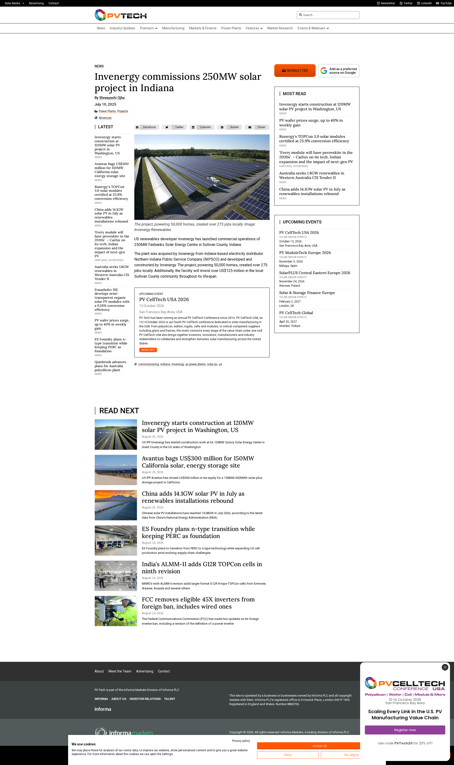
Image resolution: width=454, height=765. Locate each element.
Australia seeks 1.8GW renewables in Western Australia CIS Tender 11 (112, 273)
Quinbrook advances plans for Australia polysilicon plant (110, 366)
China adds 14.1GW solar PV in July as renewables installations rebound (111, 215)
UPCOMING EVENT (151, 294)
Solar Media (12, 3)
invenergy (177, 364)
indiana (165, 364)
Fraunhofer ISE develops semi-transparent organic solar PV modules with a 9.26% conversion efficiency (112, 300)
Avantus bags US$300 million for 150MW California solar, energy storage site (112, 170)
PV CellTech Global (296, 312)
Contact (53, 3)
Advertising (36, 3)
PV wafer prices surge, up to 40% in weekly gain (112, 324)
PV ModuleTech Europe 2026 (305, 252)
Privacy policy (241, 741)
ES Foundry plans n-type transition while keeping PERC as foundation (111, 345)
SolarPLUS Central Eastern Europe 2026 (314, 272)
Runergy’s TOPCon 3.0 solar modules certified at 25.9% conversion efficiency (111, 193)
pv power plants (196, 364)
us (220, 364)
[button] (146, 127)
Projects (122, 111)
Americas (105, 118)
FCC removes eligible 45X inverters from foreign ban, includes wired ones (198, 603)
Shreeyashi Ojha (112, 98)
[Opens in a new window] (103, 709)
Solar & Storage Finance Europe (307, 292)
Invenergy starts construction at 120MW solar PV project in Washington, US (108, 145)
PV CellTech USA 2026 (164, 299)
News (99, 66)
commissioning (148, 364)
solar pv (212, 364)
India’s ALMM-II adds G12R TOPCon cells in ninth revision (202, 567)
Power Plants (107, 111)
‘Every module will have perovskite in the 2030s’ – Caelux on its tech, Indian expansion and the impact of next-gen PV (112, 244)
